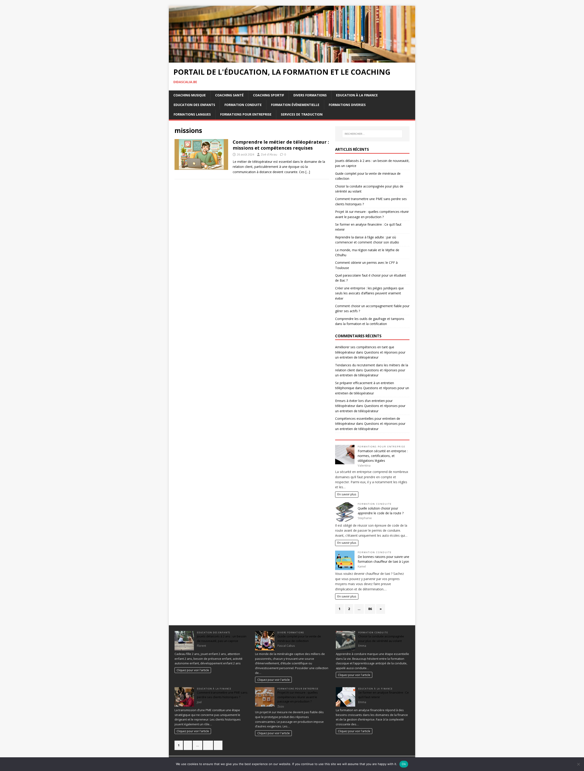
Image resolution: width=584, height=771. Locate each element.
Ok (404, 764)
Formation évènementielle (295, 105)
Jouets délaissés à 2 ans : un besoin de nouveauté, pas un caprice (221, 638)
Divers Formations (310, 95)
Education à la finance (357, 95)
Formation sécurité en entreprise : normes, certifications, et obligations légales (383, 456)
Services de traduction (302, 114)
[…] (307, 172)
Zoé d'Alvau (269, 154)
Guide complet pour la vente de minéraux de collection (299, 638)
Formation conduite (243, 105)
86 (370, 609)
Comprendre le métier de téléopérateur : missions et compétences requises (281, 145)
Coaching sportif (268, 95)
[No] (578, 764)
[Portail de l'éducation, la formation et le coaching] (292, 60)
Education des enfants (194, 105)
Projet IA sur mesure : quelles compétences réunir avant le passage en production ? (297, 696)
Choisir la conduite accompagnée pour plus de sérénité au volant (381, 638)
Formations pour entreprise (245, 114)
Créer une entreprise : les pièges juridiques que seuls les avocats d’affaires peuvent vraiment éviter (369, 293)
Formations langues (192, 114)
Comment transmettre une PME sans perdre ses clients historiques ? (222, 694)
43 (208, 745)
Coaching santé (229, 95)
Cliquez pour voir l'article (193, 670)
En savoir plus (346, 494)
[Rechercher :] (372, 134)
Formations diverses (347, 105)
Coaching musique (189, 95)
